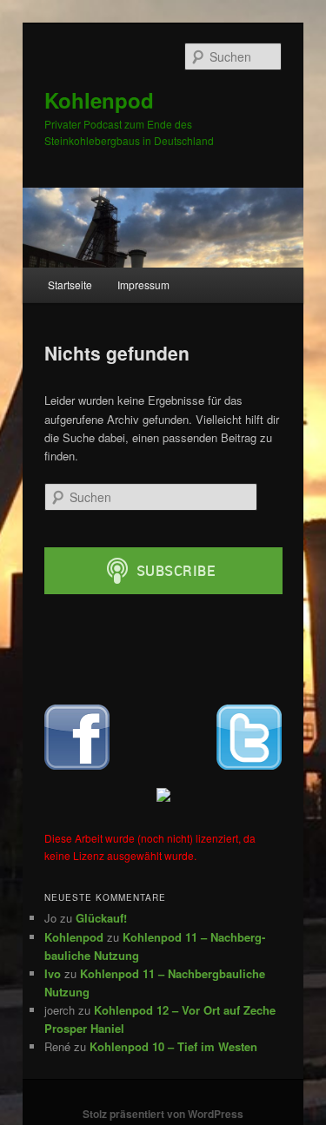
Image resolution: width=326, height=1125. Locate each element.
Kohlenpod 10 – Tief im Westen (173, 1046)
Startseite (70, 284)
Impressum (143, 284)
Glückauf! (101, 918)
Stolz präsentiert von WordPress (163, 1114)
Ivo (52, 973)
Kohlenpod (99, 100)
